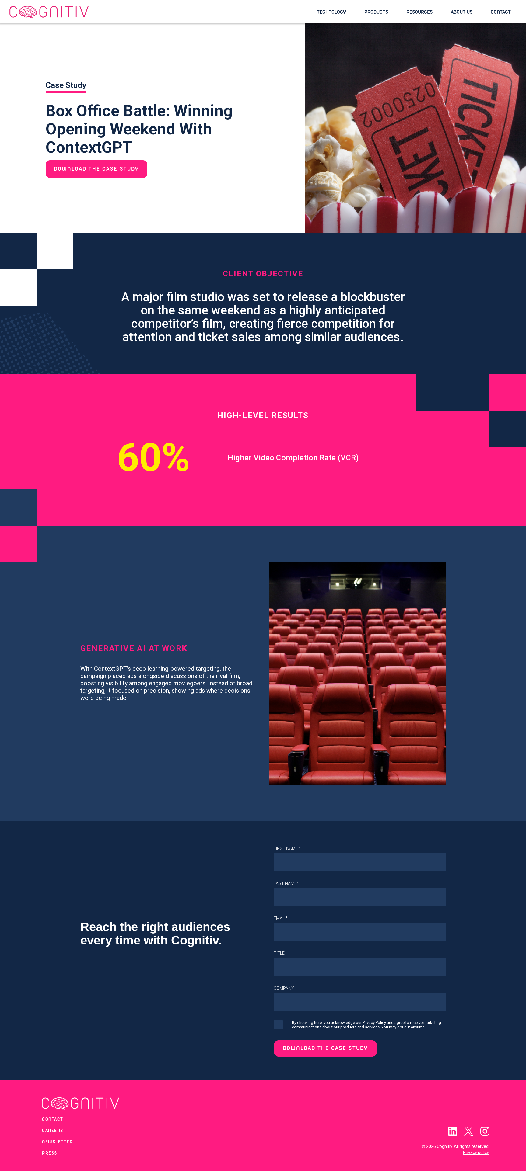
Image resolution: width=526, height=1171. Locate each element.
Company (284, 988)
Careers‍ (52, 1130)
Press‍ (49, 1153)
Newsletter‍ (57, 1142)
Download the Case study (96, 169)
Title (279, 953)
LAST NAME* (286, 883)
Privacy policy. (476, 1152)
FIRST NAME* (287, 848)
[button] (334, 12)
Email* (281, 918)
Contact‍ (52, 1119)
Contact (501, 12)
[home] (160, 12)
